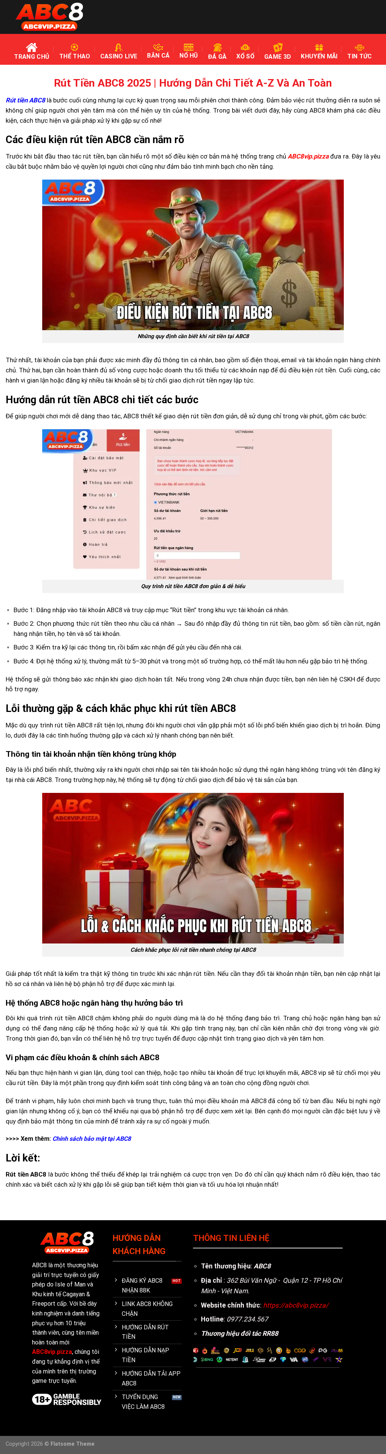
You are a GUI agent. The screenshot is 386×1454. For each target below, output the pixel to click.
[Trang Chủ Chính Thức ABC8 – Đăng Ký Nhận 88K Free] (49, 17)
